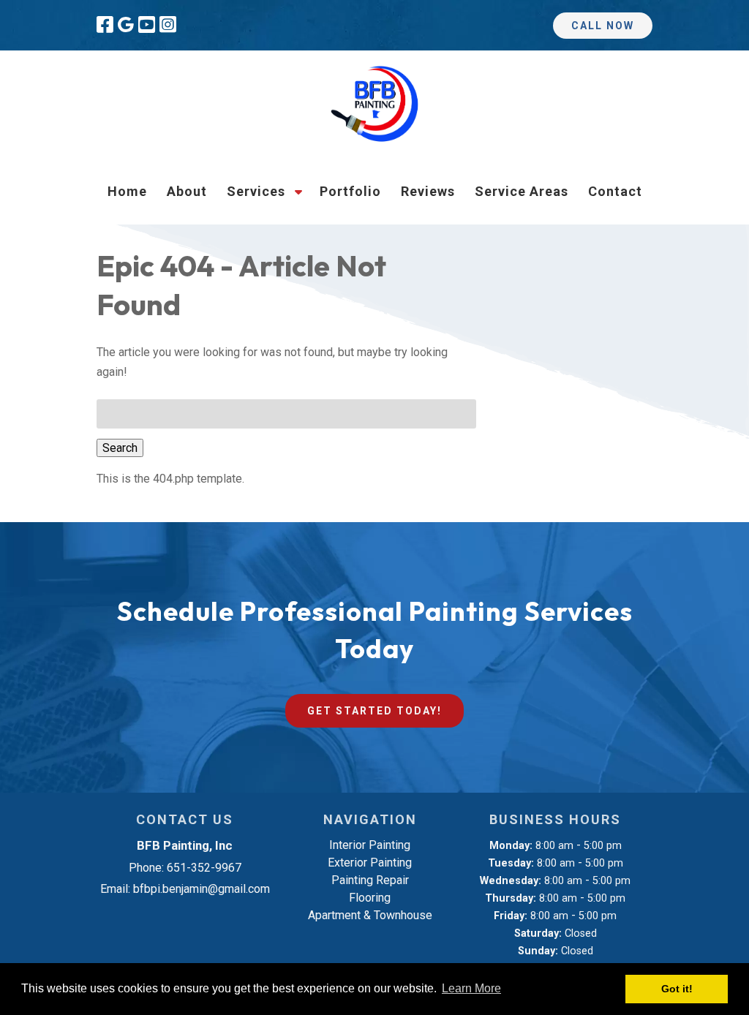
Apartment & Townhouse (370, 915)
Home (127, 191)
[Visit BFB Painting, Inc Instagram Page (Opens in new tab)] (167, 25)
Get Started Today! (374, 711)
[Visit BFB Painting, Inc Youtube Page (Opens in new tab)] (146, 25)
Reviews (428, 191)
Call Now (602, 25)
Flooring (370, 898)
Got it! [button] (677, 989)
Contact (615, 191)
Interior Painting (369, 845)
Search (120, 448)
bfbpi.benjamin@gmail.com (201, 889)
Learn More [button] (471, 988)
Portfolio (350, 191)
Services (256, 191)
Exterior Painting (370, 862)
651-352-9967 (204, 868)
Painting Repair (370, 880)
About (187, 191)
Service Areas (521, 191)
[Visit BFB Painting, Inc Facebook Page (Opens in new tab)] (105, 25)
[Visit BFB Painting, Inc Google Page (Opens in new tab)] (126, 25)
